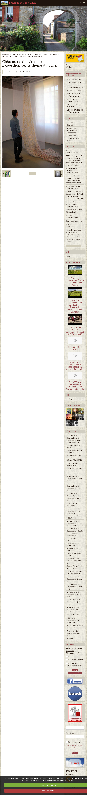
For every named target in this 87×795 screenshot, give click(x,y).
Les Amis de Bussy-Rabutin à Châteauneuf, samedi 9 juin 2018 (74, 449)
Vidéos (69, 399)
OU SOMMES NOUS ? (75, 88)
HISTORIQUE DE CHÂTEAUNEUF (73, 95)
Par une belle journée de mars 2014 (75, 627)
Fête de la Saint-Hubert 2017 (73, 464)
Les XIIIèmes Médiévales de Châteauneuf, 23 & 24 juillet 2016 (74, 542)
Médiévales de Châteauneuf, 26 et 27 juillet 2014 (75, 620)
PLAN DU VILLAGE (74, 91)
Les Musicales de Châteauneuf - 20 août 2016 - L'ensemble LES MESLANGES (73, 513)
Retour (32, 174)
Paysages (70, 639)
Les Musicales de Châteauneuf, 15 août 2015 (74, 586)
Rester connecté (74, 742)
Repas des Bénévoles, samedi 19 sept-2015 (75, 572)
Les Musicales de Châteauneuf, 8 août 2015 (74, 594)
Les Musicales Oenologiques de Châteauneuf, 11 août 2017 (74, 487)
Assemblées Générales (71, 124)
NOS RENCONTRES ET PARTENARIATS (74, 100)
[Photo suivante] (58, 173)
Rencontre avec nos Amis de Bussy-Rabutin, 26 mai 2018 (38, 54)
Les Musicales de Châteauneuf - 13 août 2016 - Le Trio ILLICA (75, 523)
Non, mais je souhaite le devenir (75, 664)
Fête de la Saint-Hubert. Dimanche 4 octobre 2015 (74, 566)
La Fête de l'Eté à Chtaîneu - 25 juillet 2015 (74, 602)
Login (68, 724)
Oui (69, 656)
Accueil (6, 54)
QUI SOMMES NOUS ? (74, 83)
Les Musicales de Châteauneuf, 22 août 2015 (74, 579)
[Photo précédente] (6, 173)
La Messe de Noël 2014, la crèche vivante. (73, 609)
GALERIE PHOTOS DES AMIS (74, 106)
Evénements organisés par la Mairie (73, 138)
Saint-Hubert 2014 (73, 615)
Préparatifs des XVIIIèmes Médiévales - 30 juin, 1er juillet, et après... (75, 551)
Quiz (68, 256)
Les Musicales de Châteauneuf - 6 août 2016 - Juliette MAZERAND (75, 532)
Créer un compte (71, 745)
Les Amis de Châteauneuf (23, 2)
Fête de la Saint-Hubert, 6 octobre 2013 (73, 633)
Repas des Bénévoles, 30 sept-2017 (75, 469)
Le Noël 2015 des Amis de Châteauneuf (74, 559)
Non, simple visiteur (75, 660)
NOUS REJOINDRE (74, 79)
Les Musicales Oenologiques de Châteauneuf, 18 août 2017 (74, 477)
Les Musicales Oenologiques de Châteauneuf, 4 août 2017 (74, 497)
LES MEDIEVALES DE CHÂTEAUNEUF (75, 111)
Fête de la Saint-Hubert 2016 (73, 505)
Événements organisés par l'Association (72, 130)
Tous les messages (74, 246)
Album (14, 54)
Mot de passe (71, 733)
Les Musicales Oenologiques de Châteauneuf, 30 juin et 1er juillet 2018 (74, 439)
